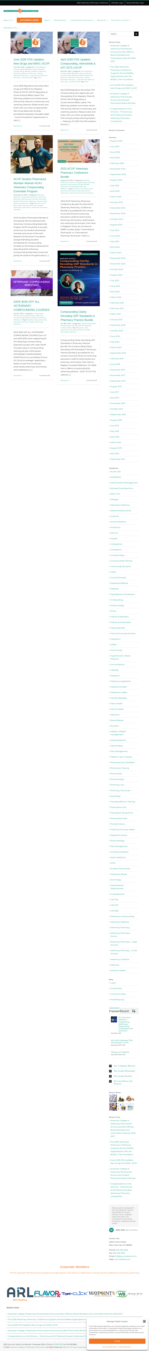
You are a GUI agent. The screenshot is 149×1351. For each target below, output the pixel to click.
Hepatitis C (115, 639)
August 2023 (116, 275)
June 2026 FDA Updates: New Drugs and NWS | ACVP (33, 1326)
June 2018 (115, 364)
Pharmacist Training (119, 768)
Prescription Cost (118, 807)
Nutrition (114, 726)
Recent (124, 1011)
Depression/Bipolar (119, 583)
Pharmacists (25, 199)
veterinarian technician (39, 207)
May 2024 (114, 241)
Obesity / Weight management (118, 733)
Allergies (114, 499)
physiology (72, 184)
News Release (117, 720)
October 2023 (116, 269)
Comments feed (118, 994)
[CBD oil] (122, 1098)
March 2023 (115, 297)
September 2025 (118, 174)
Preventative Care (118, 818)
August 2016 (116, 420)
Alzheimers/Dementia (120, 511)
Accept (117, 1341)
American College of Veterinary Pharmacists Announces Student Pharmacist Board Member (51, 1332)
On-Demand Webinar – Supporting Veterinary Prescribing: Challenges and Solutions (126, 1024)
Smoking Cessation (119, 852)
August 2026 (116, 141)
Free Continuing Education (123, 633)
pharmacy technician (29, 205)
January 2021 (116, 319)
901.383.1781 (57, 1346)
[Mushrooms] (130, 1098)
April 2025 (115, 191)
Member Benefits (118, 698)
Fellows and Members (120, 622)
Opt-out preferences (109, 1347)
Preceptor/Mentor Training (122, 802)
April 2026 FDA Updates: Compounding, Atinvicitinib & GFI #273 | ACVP (78, 63)
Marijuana (115, 676)
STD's (112, 863)
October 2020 (116, 331)
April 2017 (114, 398)
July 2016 (114, 426)
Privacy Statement (124, 1347)
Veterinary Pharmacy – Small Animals (123, 952)
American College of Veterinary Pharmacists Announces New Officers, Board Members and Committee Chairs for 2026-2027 (65, 1315)
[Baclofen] (113, 1098)
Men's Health (116, 703)
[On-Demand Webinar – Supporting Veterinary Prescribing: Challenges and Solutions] (114, 1018)
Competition (116, 544)
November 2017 (117, 375)
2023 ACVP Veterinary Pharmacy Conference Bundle (74, 172)
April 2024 (115, 247)
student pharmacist (83, 191)
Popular (114, 1011)
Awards (113, 538)
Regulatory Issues (31, 69)
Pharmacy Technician (38, 199)
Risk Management (119, 846)
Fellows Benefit (117, 628)
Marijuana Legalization (120, 681)
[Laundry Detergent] (122, 1107)
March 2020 (115, 347)
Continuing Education (88, 323)
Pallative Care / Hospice (121, 757)
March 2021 (115, 314)
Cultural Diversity (118, 577)
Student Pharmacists (21, 201)
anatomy (72, 182)
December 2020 (118, 325)
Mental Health (117, 709)
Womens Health (118, 970)
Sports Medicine (118, 857)
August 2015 (116, 448)
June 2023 (115, 286)
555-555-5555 (122, 1251)
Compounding (19, 69)
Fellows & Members (119, 617)
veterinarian (26, 207)
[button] (144, 1321)
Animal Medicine (40, 67)
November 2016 (117, 403)
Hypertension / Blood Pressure (120, 657)
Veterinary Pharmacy (21, 203)
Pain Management (119, 751)
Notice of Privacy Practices (74, 1349)
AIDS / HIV (115, 494)
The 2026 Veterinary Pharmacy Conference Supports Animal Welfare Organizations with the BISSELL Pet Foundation (122, 73)
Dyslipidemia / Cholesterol (122, 594)
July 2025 (114, 185)
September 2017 (118, 381)
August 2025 (116, 180)
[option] (20, 1295)
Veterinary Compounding (38, 201)
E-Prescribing (116, 600)
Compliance (116, 550)
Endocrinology (117, 605)
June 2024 (115, 236)
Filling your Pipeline (120, 1052)
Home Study (116, 650)
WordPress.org (117, 999)
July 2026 (114, 146)
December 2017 (117, 370)
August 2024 (116, 225)
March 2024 (115, 253)
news (39, 77)
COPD (113, 572)
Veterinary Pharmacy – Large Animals (123, 943)
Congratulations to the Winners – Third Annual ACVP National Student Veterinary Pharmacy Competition (121, 115)
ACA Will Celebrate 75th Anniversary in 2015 (122, 1041)
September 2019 (118, 353)
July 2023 (114, 280)
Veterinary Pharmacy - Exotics (32, 73)
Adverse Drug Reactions (121, 488)
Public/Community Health (122, 829)
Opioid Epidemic (118, 740)
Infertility (114, 670)
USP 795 (80, 184)
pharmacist (18, 205)
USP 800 (114, 911)
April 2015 (114, 453)
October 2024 (116, 219)
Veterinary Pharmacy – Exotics (120, 934)
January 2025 (116, 202)
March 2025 (115, 197)
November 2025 (117, 169)
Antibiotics (115, 527)
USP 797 (86, 184)
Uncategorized (117, 894)
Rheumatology (117, 841)
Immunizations (117, 664)
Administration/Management (123, 483)
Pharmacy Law (117, 785)
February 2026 (117, 163)
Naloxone (114, 715)
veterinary (17, 209)
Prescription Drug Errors (121, 813)
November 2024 (118, 213)
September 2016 (118, 414)
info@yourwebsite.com (126, 1258)
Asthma (114, 533)
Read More (17, 126)
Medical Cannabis (118, 687)
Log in (113, 983)
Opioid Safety (116, 746)
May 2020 (114, 342)
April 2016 (114, 437)
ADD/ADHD (115, 477)
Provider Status (117, 824)
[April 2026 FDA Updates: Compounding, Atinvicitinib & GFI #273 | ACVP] (79, 43)
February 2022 (117, 308)
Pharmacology (117, 779)
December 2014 (117, 459)
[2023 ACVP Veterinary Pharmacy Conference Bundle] (79, 151)
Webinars (114, 965)
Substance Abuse (118, 874)
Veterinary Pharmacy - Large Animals (27, 75)
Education (37, 203)
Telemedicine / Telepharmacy (117, 887)
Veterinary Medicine (31, 71)
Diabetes (114, 589)
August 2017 (116, 386)
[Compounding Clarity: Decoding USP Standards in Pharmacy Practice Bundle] (79, 278)
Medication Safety (118, 692)
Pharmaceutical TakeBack (122, 762)
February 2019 (117, 359)
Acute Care (115, 471)
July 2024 (114, 230)
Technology (115, 880)
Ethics (113, 611)
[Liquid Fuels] (113, 1107)
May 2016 (114, 431)
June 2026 (115, 152)
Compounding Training (28, 197)
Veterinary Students (119, 959)
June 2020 (115, 336)
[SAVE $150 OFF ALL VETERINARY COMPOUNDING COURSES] (32, 283)
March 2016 (115, 442)
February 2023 (117, 303)
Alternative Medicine (120, 505)
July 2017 (114, 392)
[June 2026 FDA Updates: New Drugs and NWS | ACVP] (32, 43)
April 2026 (115, 158)
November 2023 (117, 264)
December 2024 (118, 208)
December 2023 (117, 258)
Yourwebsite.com (122, 1261)
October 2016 (116, 409)
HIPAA (113, 645)
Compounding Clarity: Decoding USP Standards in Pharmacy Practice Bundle (78, 315)
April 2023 (115, 292)
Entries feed (116, 988)
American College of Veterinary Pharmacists (27, 1349)
